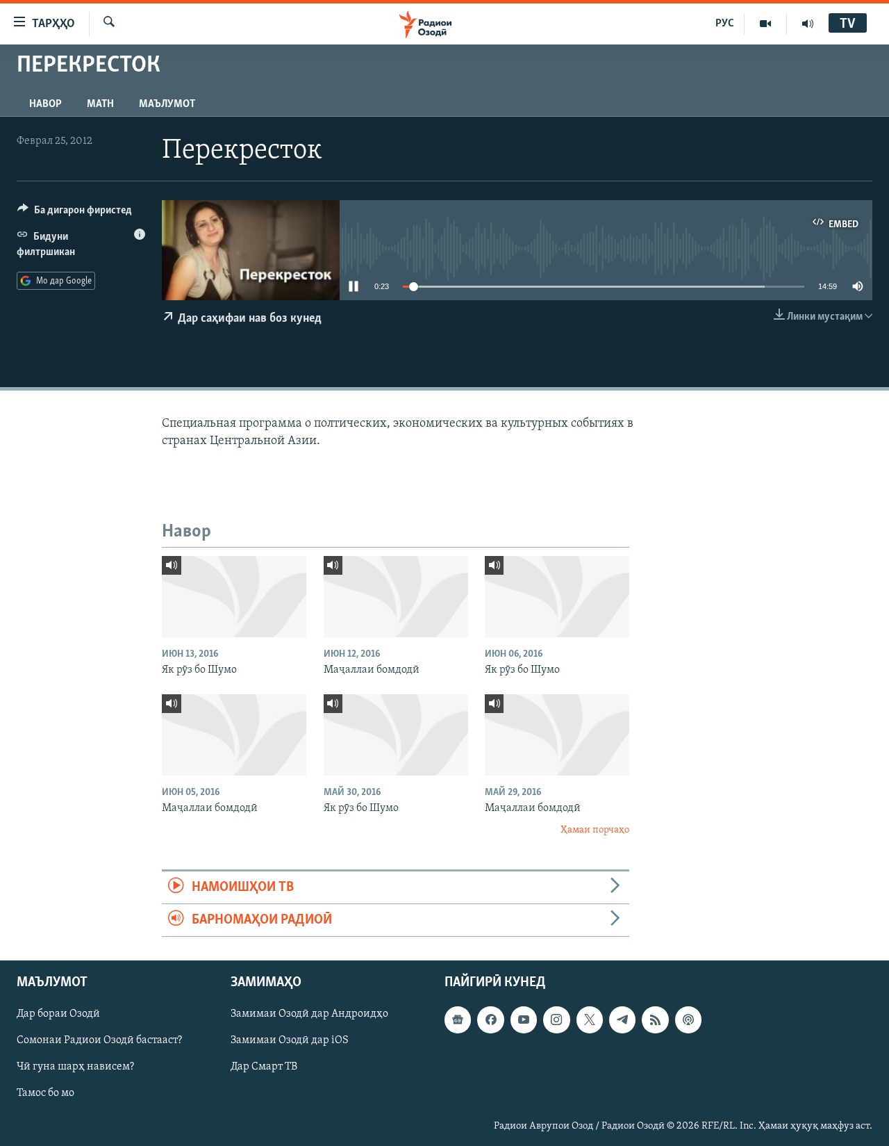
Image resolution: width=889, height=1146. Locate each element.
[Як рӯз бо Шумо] (234, 596)
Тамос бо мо (45, 1093)
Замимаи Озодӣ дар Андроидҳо (309, 1014)
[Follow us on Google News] (457, 1020)
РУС (724, 23)
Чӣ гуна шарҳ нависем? (75, 1067)
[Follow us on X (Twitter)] (589, 1020)
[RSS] (655, 1020)
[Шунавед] (808, 23)
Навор (45, 104)
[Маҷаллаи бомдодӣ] (396, 596)
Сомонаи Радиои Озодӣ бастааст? (99, 1041)
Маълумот (167, 104)
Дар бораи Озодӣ (58, 1014)
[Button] (74, 213)
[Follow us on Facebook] (490, 1020)
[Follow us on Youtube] (523, 1020)
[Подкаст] (688, 1020)
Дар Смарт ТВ (264, 1067)
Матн (100, 104)
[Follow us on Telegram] (622, 1020)
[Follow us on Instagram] (556, 1020)
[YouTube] (766, 23)
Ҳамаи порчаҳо (594, 830)
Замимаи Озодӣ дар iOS (290, 1041)
